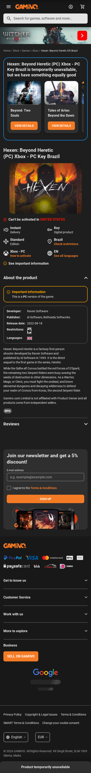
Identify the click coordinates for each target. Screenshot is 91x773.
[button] (45, 278)
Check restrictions (66, 244)
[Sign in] (71, 7)
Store (16, 50)
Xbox (35, 50)
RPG (8, 411)
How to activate (20, 255)
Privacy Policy (12, 714)
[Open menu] (8, 7)
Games (26, 50)
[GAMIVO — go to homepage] (26, 6)
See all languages (66, 255)
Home (6, 50)
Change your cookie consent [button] (60, 723)
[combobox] (45, 18)
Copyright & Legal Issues (41, 714)
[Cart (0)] (82, 7)
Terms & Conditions (43, 488)
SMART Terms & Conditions (21, 723)
